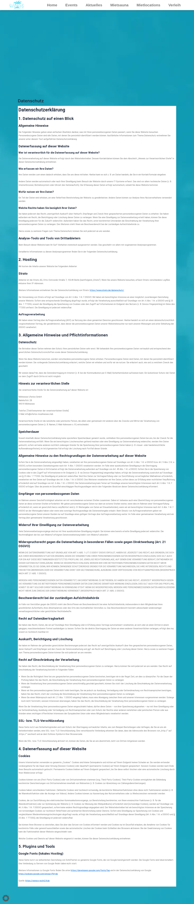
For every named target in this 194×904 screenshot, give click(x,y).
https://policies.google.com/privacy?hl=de (38, 874)
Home (52, 5)
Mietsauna (119, 5)
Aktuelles (94, 5)
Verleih (174, 5)
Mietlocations (148, 5)
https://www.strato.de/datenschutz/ (107, 290)
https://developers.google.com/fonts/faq (90, 870)
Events (71, 5)
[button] (6, 898)
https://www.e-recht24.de (37, 880)
